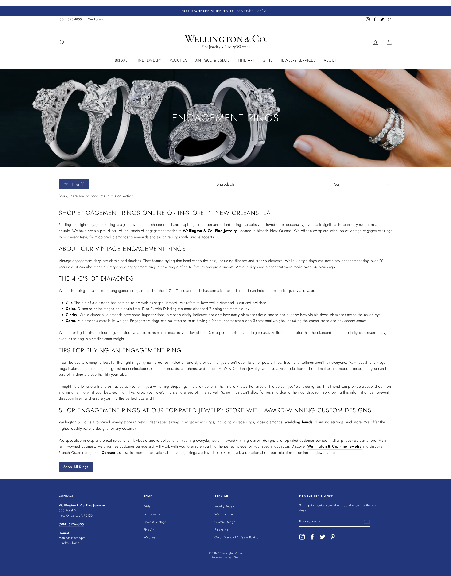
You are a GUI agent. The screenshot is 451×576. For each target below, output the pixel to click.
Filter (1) (78, 184)
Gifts (268, 60)
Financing (221, 529)
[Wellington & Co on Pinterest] (332, 537)
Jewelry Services (298, 60)
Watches (178, 60)
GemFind (233, 557)
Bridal (121, 60)
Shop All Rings (75, 466)
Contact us (111, 452)
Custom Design (224, 521)
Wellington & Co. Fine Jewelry (210, 230)
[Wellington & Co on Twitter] (322, 537)
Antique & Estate (212, 60)
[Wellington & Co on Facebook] (312, 537)
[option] (225, 11)
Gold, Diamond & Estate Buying (236, 537)
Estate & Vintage (155, 521)
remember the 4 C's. (158, 290)
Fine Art (246, 60)
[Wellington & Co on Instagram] (302, 537)
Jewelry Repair (224, 506)
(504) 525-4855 (70, 19)
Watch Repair (223, 514)
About (330, 60)
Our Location (97, 19)
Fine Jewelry (149, 60)
